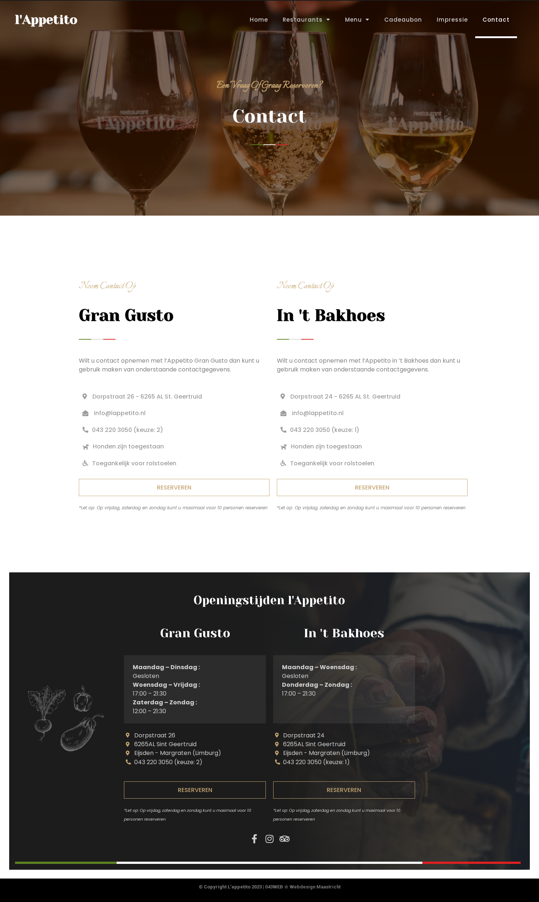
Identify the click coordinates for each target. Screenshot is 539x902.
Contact (496, 19)
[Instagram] (269, 838)
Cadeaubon (403, 19)
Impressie (452, 19)
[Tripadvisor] (284, 838)
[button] (123, 446)
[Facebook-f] (254, 838)
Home (259, 19)
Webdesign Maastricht (315, 887)
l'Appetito (46, 19)
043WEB (274, 887)
